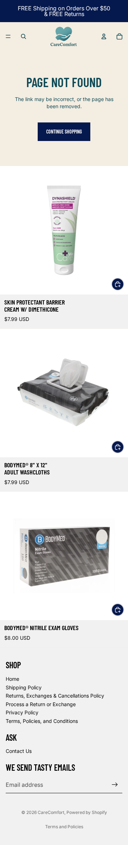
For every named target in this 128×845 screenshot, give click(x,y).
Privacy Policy (22, 712)
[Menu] (8, 36)
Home (12, 679)
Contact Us (19, 751)
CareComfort (51, 812)
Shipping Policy (24, 687)
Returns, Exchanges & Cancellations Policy (55, 696)
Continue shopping (64, 132)
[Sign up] (114, 784)
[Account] (104, 36)
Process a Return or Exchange (41, 704)
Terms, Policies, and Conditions (42, 721)
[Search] (23, 36)
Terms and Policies (64, 826)
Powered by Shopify (86, 812)
